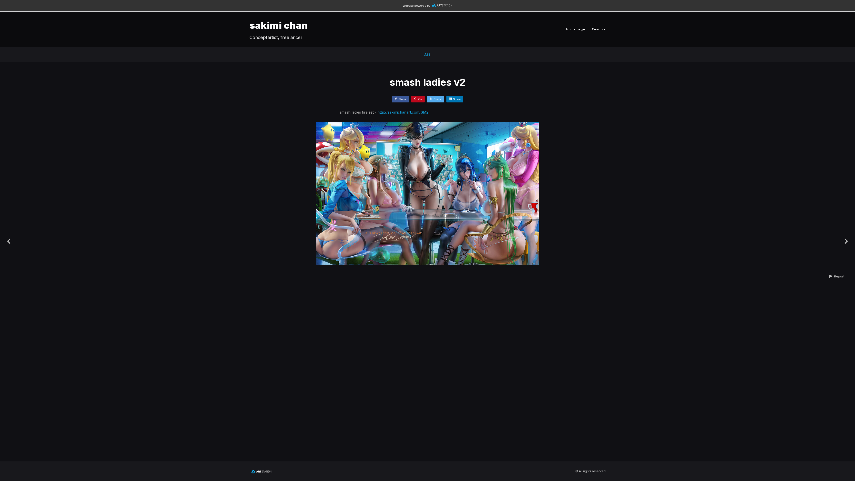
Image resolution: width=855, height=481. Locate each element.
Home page (575, 29)
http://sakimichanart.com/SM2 (402, 112)
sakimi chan (278, 25)
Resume (599, 29)
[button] (836, 276)
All (427, 55)
